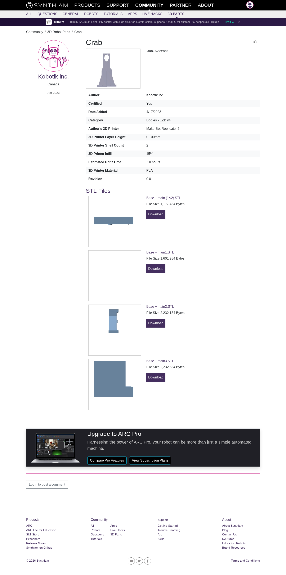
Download (156, 214)
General (71, 14)
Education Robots (234, 543)
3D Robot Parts (58, 32)
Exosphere (33, 538)
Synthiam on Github (39, 547)
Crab (78, 32)
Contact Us (229, 534)
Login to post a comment (47, 484)
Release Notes (36, 543)
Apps (132, 14)
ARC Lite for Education (41, 530)
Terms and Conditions (245, 560)
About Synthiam (232, 525)
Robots (91, 14)
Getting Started (168, 525)
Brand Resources (233, 547)
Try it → (229, 22)
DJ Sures (228, 538)
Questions (47, 14)
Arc (160, 534)
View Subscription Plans (150, 460)
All (29, 14)
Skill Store (32, 534)
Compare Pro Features (107, 460)
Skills (161, 538)
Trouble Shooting (169, 530)
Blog (225, 530)
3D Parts (176, 14)
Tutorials (113, 14)
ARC (29, 525)
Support (163, 519)
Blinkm (59, 21)
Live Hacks (152, 14)
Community (34, 32)
